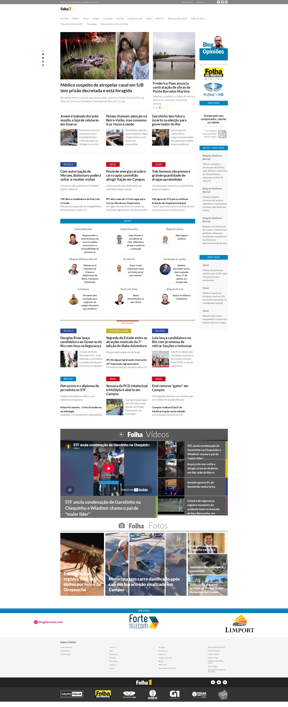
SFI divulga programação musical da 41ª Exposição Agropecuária (126, 361)
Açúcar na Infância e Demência (181, 297)
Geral (85, 19)
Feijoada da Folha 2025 (71, 24)
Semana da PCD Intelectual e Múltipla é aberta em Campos (127, 390)
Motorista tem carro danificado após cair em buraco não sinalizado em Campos (144, 584)
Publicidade (65, 654)
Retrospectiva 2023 (216, 647)
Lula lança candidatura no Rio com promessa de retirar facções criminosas (172, 342)
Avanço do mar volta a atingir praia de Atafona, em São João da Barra (202, 468)
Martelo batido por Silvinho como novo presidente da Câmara (170, 87)
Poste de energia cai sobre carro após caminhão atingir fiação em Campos (126, 175)
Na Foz (113, 647)
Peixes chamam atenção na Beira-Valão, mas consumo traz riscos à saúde (126, 120)
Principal (64, 19)
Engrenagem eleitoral (182, 237)
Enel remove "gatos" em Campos (170, 388)
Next (165, 13)
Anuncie (200, 2)
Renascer (114, 654)
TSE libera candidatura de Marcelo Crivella (80, 200)
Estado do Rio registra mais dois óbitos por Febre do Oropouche (82, 581)
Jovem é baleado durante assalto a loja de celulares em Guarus (79, 120)
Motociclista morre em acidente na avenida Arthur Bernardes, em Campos (206, 588)
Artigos (95, 19)
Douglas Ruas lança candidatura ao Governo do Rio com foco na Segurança (81, 342)
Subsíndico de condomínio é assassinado (207, 569)
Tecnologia (91, 24)
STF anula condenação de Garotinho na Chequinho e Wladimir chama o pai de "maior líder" (204, 451)
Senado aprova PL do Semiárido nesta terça (201, 484)
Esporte (120, 19)
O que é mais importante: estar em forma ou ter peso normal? (135, 270)
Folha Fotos (213, 658)
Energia (113, 658)
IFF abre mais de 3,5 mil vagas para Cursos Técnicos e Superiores (125, 200)
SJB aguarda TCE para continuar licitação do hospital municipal (170, 200)
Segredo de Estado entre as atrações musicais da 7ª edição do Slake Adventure (126, 342)
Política (75, 19)
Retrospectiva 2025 (177, 19)
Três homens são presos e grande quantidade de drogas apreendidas (171, 175)
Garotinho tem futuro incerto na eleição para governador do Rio (169, 120)
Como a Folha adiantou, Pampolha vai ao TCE (204, 547)
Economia (107, 19)
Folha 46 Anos (198, 19)
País (111, 651)
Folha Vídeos (213, 654)
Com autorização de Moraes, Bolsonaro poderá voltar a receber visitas (80, 175)
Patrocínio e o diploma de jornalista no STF (79, 388)
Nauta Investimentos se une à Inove (135, 298)
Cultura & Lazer (135, 19)
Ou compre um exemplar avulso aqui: (210, 133)
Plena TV (160, 19)
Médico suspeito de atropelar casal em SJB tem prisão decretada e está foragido (102, 87)
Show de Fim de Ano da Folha (114, 24)
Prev (74, 13)
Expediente (65, 651)
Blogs (149, 19)
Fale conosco (187, 2)
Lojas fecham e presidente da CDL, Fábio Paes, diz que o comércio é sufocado (135, 242)
